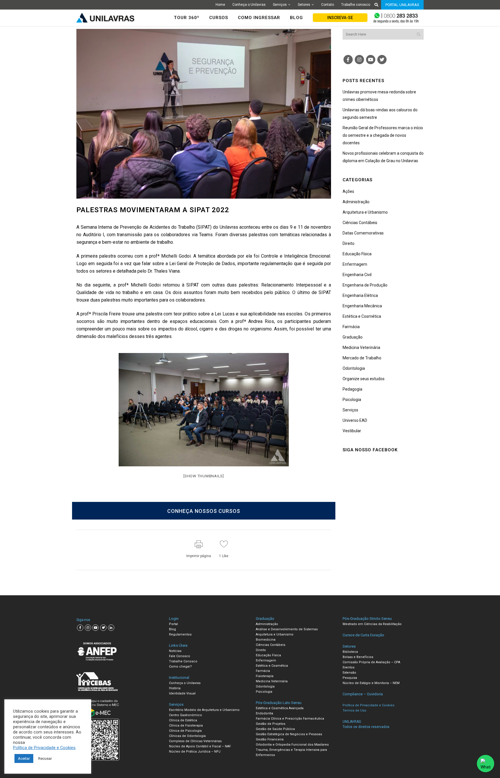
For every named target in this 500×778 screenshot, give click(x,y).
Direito (348, 243)
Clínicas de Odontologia (187, 736)
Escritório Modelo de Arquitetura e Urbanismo (204, 710)
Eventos (348, 667)
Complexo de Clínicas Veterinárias (195, 741)
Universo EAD (355, 420)
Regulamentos (180, 634)
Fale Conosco (179, 656)
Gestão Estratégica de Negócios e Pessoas (289, 734)
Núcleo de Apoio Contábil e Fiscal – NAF (200, 746)
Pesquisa (350, 678)
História (175, 688)
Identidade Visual (182, 693)
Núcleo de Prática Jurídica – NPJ (194, 751)
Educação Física (357, 254)
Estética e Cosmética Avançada (280, 708)
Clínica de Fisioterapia (186, 725)
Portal (173, 624)
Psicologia (352, 399)
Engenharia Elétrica (360, 295)
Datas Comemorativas (363, 233)
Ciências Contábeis (360, 222)
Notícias (175, 651)
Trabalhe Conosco (183, 661)
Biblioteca (350, 652)
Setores (304, 5)
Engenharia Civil (357, 274)
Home (220, 5)
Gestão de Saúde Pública (275, 729)
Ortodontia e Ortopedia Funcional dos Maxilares (292, 744)
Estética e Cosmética (362, 316)
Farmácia (351, 326)
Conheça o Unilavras (249, 5)
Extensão (349, 672)
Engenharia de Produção (365, 285)
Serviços (280, 5)
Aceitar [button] (24, 758)
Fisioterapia (264, 676)
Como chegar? (180, 666)
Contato (327, 5)
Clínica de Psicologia (185, 731)
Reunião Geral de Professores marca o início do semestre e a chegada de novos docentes (383, 135)
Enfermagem (355, 264)
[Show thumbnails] (203, 476)
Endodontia (264, 713)
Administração (356, 201)
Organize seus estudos (364, 378)
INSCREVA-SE (340, 17)
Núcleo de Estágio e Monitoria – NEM (371, 683)
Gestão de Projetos (270, 724)
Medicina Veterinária (361, 347)
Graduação (353, 337)
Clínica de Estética (183, 720)
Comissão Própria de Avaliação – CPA (371, 662)
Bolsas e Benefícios (358, 657)
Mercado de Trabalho (362, 358)
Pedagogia (352, 389)
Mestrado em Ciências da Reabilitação (372, 624)
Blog (172, 629)
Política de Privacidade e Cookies (44, 747)
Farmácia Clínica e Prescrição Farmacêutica (290, 718)
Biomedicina (265, 640)
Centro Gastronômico (185, 715)
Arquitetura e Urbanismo (365, 212)
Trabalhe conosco (355, 5)
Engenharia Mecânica (362, 306)
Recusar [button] (45, 758)
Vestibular (352, 430)
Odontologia (354, 368)
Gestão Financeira (270, 739)
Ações (348, 191)
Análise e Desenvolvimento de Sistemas (287, 629)
